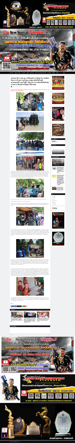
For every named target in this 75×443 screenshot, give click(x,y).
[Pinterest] (24, 306)
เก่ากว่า (49, 334)
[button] (10, 73)
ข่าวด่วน (53, 199)
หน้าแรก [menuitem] (12, 72)
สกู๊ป (14, 76)
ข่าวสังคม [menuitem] (27, 72)
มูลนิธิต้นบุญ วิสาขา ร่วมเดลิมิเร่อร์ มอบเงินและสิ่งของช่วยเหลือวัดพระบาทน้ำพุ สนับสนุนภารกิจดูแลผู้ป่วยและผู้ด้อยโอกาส (43, 319)
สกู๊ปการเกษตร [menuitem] (32, 72)
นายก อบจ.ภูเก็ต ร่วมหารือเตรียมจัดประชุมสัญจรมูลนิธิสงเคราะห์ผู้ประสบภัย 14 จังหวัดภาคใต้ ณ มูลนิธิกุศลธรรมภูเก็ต (17, 319)
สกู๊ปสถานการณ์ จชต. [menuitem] (17, 72)
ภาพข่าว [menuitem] (57, 72)
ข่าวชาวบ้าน (54, 197)
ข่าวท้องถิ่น (53, 202)
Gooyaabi (19, 441)
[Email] (26, 306)
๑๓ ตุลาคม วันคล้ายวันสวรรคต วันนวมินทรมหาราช (58, 151)
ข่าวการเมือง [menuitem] (23, 72)
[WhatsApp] (22, 306)
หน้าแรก (12, 76)
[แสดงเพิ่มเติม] (27, 306)
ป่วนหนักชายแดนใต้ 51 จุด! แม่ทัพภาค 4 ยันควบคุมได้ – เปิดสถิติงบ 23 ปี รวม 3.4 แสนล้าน (60, 188)
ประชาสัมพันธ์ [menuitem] (49, 72)
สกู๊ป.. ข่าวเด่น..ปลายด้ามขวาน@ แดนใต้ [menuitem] (40, 72)
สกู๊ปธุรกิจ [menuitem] (53, 72)
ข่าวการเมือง (54, 196)
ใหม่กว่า (11, 334)
